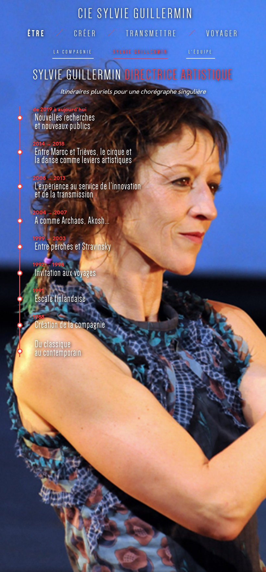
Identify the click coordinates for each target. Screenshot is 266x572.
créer (85, 33)
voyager (222, 33)
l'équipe (200, 51)
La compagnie (73, 51)
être (36, 33)
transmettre (151, 33)
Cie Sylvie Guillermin (135, 13)
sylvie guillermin (133, 74)
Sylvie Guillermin (140, 51)
